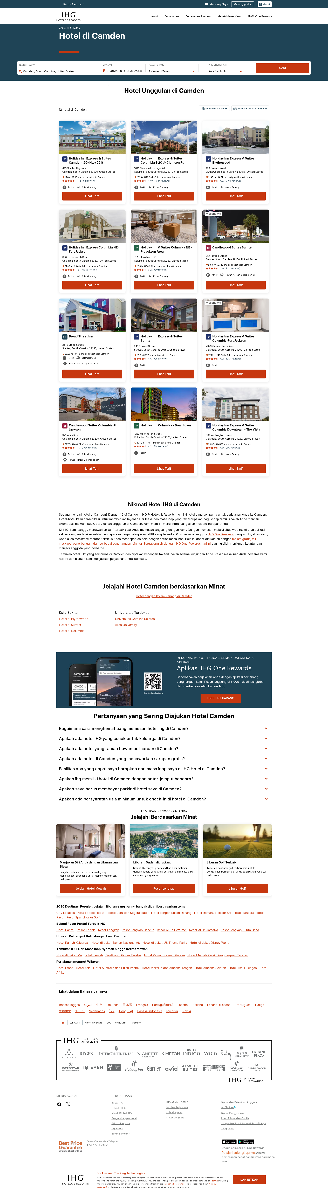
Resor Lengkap (108, 930)
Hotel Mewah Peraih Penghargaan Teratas (217, 955)
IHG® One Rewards (260, 16)
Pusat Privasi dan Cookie (235, 1118)
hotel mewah (94, 955)
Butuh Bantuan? (73, 4)
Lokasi (153, 16)
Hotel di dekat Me (69, 955)
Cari (282, 67)
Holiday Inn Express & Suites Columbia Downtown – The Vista (236, 427)
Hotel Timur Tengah (243, 968)
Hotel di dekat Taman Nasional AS (115, 942)
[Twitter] (68, 1104)
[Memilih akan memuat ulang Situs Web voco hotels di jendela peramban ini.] (210, 1053)
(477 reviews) (233, 268)
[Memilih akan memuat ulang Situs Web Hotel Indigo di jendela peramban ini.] (191, 1053)
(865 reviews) (161, 446)
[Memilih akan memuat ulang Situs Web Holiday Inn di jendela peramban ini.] (134, 1067)
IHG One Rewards (221, 534)
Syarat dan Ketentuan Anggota (239, 1102)
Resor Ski (224, 913)
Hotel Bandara (244, 913)
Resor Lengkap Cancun (138, 930)
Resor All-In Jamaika (203, 930)
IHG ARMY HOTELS (177, 1102)
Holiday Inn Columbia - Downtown (166, 425)
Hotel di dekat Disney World (209, 942)
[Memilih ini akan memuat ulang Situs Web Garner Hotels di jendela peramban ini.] (154, 1067)
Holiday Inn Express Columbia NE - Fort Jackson (94, 249)
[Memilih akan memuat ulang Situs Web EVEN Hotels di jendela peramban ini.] (93, 1067)
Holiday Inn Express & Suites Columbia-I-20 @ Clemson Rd (162, 160)
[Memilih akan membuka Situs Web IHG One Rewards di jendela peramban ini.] (246, 1079)
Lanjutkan (249, 1179)
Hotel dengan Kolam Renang (171, 913)
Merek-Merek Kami (229, 16)
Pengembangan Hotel (124, 1118)
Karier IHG (117, 1102)
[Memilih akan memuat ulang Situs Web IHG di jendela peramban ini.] (68, 16)
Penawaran (172, 16)
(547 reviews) (233, 447)
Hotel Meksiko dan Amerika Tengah (167, 968)
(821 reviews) (89, 180)
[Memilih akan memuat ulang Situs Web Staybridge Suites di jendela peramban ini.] (214, 1067)
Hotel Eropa (64, 968)
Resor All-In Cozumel (172, 930)
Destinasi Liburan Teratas (123, 955)
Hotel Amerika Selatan (210, 968)
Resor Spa (73, 917)
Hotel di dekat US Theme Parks (164, 942)
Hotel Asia (83, 968)
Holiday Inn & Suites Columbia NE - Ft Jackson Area (166, 249)
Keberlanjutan (174, 1112)
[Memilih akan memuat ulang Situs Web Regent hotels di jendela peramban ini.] (87, 1053)
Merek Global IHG (122, 1113)
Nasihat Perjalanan (177, 1107)
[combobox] (59, 71)
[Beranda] (63, 1023)
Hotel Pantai (65, 930)
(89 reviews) (160, 269)
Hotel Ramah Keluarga (72, 942)
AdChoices (227, 1107)
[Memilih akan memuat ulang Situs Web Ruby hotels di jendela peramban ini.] (226, 1053)
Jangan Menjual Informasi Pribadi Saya (243, 1123)
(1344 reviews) (162, 180)
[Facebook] (60, 1104)
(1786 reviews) (89, 447)
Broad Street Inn (81, 336)
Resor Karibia (86, 930)
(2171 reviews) (233, 358)
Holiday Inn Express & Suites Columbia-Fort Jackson (233, 338)
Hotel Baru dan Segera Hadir (128, 913)
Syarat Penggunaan (232, 1113)
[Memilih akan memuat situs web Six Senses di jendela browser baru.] (69, 1053)
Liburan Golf (91, 917)
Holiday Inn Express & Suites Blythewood (233, 160)
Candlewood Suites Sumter (232, 247)
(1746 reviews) (233, 180)
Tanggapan (227, 1128)
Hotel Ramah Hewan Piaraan (164, 955)
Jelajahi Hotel (119, 1108)
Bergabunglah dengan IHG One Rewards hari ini (177, 543)
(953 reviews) (161, 358)
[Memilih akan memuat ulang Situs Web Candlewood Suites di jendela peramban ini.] (257, 1067)
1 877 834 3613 (97, 1144)
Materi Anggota (175, 1117)
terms (215, 1180)
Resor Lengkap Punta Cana (240, 930)
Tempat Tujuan (27, 65)
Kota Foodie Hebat (90, 913)
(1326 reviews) (89, 269)
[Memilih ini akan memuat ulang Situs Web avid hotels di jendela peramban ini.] (171, 1067)
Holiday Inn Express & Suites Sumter (162, 338)
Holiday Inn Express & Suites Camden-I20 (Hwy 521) (90, 160)
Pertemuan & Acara (198, 16)
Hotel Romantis (205, 913)
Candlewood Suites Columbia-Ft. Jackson (93, 427)
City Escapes (65, 913)
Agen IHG (117, 1128)
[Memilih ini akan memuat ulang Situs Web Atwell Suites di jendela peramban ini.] (190, 1067)
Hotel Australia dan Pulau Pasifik (116, 968)
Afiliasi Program (121, 1123)
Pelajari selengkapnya (238, 1152)
